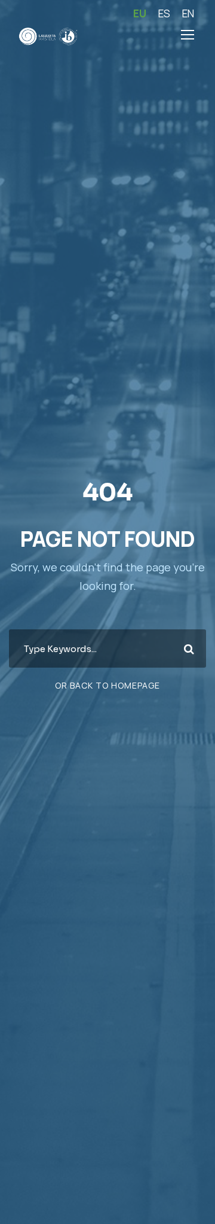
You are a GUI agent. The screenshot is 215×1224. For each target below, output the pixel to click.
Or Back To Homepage (107, 685)
